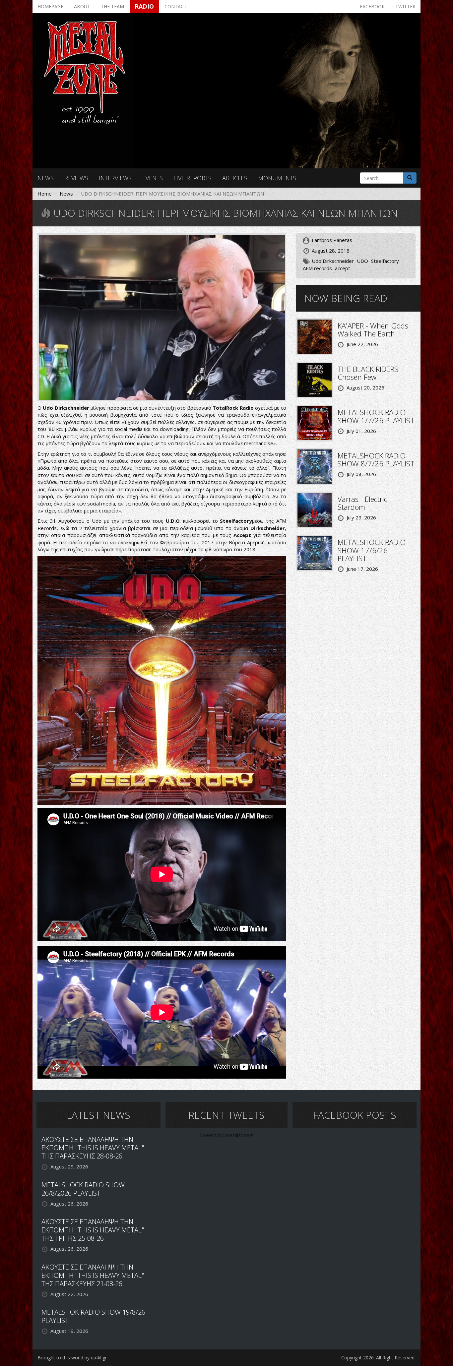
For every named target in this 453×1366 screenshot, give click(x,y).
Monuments (277, 178)
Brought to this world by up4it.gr (72, 1357)
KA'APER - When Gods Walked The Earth (373, 329)
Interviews (115, 178)
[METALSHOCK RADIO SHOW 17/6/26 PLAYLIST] (314, 552)
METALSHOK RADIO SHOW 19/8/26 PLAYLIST (93, 1316)
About (82, 6)
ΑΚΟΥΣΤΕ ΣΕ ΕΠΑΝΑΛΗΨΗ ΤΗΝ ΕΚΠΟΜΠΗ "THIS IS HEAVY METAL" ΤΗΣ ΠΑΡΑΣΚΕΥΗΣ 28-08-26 (92, 1147)
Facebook (372, 6)
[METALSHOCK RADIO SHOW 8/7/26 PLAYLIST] (314, 465)
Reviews (76, 178)
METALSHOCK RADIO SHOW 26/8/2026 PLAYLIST (83, 1189)
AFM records (317, 268)
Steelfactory (385, 261)
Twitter (405, 6)
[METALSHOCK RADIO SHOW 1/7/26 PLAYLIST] (314, 422)
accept (342, 268)
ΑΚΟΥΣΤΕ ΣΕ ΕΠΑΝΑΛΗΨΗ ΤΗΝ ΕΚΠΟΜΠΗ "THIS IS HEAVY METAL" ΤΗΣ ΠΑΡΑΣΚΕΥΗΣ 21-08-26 (92, 1275)
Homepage (50, 6)
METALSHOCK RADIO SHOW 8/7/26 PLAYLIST (376, 459)
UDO (362, 261)
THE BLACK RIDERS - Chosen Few (370, 373)
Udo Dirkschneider (333, 261)
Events (152, 178)
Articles (234, 178)
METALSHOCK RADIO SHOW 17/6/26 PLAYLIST (372, 550)
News (45, 178)
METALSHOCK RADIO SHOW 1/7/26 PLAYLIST (376, 416)
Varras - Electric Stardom (362, 503)
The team (112, 6)
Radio (144, 6)
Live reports (192, 178)
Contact (175, 6)
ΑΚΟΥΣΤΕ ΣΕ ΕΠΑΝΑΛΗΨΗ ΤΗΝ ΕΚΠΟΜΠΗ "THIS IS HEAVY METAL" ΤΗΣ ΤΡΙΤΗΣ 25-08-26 (92, 1230)
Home (44, 193)
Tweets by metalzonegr (226, 1135)
